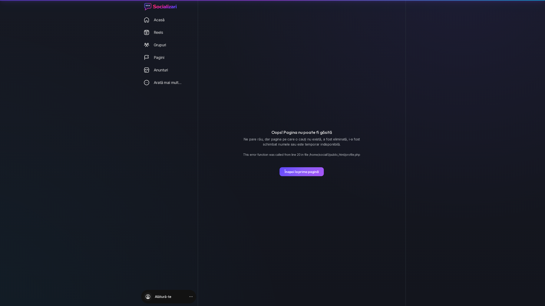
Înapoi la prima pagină (302, 172)
